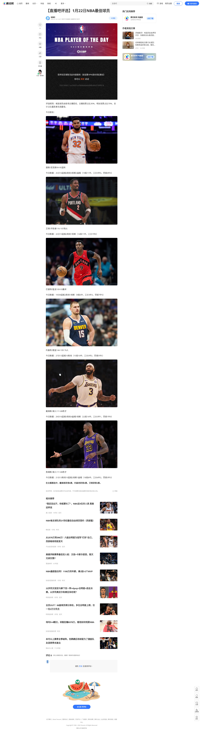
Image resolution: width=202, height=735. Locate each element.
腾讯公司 (79, 728)
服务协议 (65, 719)
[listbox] (81, 573)
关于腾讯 (48, 719)
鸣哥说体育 (49, 597)
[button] (150, 18)
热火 (66, 228)
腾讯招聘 (90, 719)
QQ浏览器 (104, 719)
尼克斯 (53, 167)
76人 (66, 350)
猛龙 (54, 289)
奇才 (64, 411)
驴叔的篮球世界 (51, 580)
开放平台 (77, 719)
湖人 (54, 411)
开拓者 (53, 228)
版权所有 (84, 728)
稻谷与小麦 (49, 648)
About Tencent (57, 719)
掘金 (54, 350)
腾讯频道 (110, 719)
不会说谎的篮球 (51, 546)
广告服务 (84, 719)
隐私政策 (71, 719)
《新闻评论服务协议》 (74, 655)
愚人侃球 (49, 513)
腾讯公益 (97, 719)
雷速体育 (49, 563)
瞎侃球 (48, 529)
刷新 (82, 79)
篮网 (63, 167)
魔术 (64, 289)
